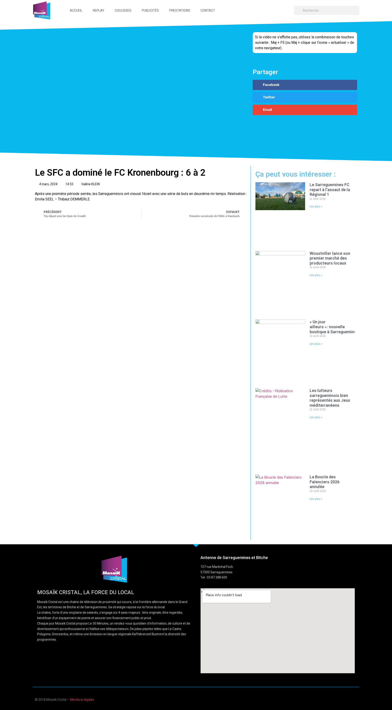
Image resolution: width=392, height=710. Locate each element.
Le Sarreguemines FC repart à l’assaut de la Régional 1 (330, 189)
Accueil (76, 10)
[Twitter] (346, 699)
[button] (305, 85)
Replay (98, 10)
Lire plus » (316, 206)
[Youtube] (337, 699)
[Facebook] (329, 699)
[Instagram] (355, 699)
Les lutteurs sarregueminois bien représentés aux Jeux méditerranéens (330, 398)
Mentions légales (82, 699)
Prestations (179, 10)
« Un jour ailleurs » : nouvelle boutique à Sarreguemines (335, 326)
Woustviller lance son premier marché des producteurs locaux (330, 258)
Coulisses (123, 10)
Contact (208, 10)
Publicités (150, 10)
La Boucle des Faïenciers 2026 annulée (324, 481)
